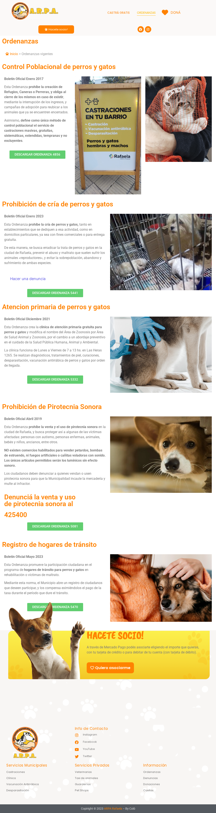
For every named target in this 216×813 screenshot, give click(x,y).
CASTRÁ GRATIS (118, 13)
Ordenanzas (152, 772)
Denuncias (150, 778)
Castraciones (15, 772)
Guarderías (83, 784)
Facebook (90, 742)
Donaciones (151, 784)
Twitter (87, 756)
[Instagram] (148, 29)
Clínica (11, 778)
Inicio (14, 54)
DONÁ (174, 12)
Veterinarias (83, 772)
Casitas (148, 790)
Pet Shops (82, 790)
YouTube (89, 749)
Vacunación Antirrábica (22, 784)
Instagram (90, 735)
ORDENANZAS (146, 13)
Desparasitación (17, 790)
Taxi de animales (86, 778)
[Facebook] (141, 29)
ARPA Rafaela (113, 808)
